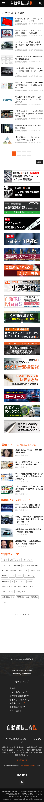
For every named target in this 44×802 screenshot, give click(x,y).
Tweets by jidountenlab (22, 674)
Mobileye (5, 581)
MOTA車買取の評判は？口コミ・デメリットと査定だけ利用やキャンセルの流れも (29, 476)
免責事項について (17, 707)
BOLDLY (17, 565)
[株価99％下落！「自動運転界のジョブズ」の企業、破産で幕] (7, 544)
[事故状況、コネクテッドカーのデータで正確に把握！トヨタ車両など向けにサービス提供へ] (7, 85)
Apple (12, 576)
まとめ (4, 602)
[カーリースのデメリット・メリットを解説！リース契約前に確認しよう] (7, 465)
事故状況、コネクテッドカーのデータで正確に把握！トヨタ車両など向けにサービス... (29, 85)
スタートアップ (7, 592)
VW (38, 570)
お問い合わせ (15, 711)
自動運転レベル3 (8, 597)
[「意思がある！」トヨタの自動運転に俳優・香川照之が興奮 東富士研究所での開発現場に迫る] (7, 114)
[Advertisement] (22, 631)
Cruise (32, 570)
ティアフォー (7, 565)
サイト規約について (18, 692)
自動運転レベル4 (23, 597)
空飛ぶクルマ (7, 586)
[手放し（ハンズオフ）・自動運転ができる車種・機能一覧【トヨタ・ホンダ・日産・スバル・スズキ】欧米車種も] (7, 519)
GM (26, 570)
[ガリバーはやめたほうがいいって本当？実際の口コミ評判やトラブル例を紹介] (7, 489)
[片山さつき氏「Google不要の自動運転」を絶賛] (7, 453)
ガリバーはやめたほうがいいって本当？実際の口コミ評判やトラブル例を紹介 (29, 488)
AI (12, 581)
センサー (17, 586)
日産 (11, 560)
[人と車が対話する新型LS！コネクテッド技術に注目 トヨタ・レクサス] (7, 71)
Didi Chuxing (29, 576)
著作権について (16, 703)
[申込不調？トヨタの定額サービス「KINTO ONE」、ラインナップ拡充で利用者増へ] (7, 100)
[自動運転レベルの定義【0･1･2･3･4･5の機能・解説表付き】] (7, 532)
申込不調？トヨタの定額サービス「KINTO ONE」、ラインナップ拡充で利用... (28, 99)
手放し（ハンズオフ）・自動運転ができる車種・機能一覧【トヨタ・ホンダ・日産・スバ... (29, 519)
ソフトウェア (20, 581)
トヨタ (4, 560)
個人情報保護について (19, 696)
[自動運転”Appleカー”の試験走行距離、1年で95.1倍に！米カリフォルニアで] (7, 128)
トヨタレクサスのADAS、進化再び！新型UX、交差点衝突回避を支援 (28, 44)
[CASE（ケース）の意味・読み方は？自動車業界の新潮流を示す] (7, 508)
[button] (40, 3)
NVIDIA (4, 576)
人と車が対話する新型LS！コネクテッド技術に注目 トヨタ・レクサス (29, 70)
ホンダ (17, 560)
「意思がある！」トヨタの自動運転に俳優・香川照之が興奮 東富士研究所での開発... (29, 113)
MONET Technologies (30, 565)
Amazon (19, 576)
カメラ (32, 586)
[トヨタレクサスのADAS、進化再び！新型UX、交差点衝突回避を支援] (7, 45)
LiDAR (25, 586)
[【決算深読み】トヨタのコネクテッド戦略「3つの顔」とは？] (7, 140)
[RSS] (22, 782)
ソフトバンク (27, 560)
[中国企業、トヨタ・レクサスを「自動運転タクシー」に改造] (7, 21)
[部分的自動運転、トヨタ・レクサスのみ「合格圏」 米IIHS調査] (7, 33)
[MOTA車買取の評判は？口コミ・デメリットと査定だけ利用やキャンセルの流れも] (7, 477)
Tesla (20, 570)
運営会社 (13, 688)
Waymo (13, 570)
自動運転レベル (21, 592)
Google (5, 570)
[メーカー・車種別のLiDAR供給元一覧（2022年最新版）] (7, 59)
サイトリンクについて (19, 700)
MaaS (30, 581)
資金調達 (34, 597)
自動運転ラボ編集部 (21, 24)
